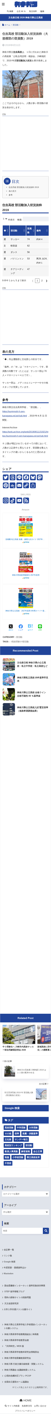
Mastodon (8, 1273)
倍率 (17, 1133)
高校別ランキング (13, 1145)
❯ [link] (46, 281)
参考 (11, 195)
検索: (19, 220)
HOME (27, 1400)
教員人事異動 (11, 1151)
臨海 (42, 11)
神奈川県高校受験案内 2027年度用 (25, 575)
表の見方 (12, 191)
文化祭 (8, 1139)
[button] (7, 230)
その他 (8, 1133)
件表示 (11, 220)
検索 (11, 11)
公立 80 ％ (21, 11)
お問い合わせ (40, 1406)
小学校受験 (18, 1157)
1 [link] (37, 280)
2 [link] (42, 280)
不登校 (8, 1163)
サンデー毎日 (21, 1139)
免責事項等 (27, 1406)
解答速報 (25, 1151)
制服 (7, 1157)
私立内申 (33, 11)
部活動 (19, 637)
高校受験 (16, 641)
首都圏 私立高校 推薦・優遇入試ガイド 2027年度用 (25, 539)
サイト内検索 (13, 1406)
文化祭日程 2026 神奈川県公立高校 (25, 17)
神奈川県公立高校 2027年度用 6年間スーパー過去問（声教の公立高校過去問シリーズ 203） (25, 611)
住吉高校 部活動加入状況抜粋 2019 (24, 187)
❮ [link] (33, 281)
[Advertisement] (25, 143)
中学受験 (21, 1127)
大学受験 (33, 1127)
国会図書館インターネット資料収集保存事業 (24, 1286)
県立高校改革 (33, 1157)
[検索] (46, 1231)
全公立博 (37, 1151)
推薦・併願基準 (30, 1133)
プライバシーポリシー (25, 1411)
